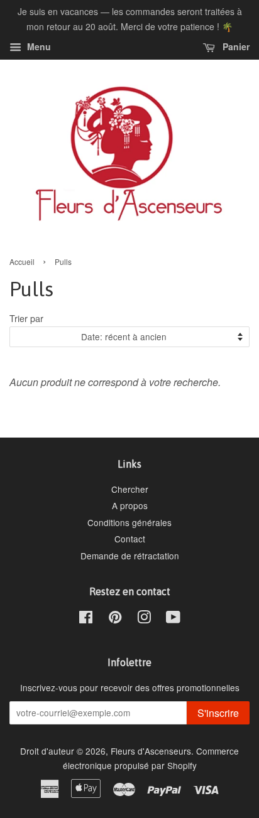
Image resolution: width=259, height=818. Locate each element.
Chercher (129, 489)
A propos (130, 505)
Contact (129, 538)
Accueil (22, 261)
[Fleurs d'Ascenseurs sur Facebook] (86, 619)
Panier (235, 46)
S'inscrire (218, 713)
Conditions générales (129, 522)
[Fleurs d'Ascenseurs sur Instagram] (144, 619)
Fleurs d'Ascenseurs (151, 751)
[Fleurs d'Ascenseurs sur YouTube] (173, 619)
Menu (38, 46)
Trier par (26, 318)
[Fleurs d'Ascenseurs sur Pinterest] (115, 619)
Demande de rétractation (129, 555)
